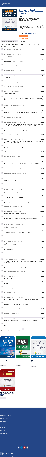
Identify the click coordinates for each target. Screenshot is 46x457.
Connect (38, 2)
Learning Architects (32, 2)
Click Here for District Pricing (30, 33)
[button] (15, 10)
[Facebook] (19, 447)
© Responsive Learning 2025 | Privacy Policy (6, 456)
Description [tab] (4, 41)
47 (26, 328)
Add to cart (25, 38)
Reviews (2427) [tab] (22, 41)
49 (29, 328)
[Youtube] (24, 447)
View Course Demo (24, 35)
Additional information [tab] (12, 41)
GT (4, 406)
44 (20, 328)
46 (24, 328)
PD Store (17, 2)
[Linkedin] (21, 447)
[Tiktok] (27, 447)
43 (19, 328)
